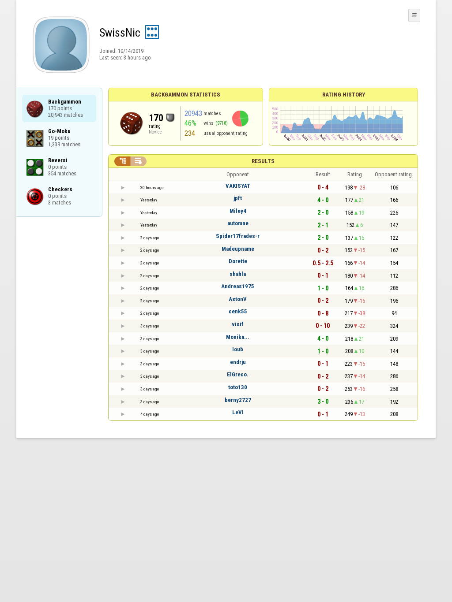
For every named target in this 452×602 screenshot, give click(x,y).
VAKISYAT (238, 185)
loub (237, 349)
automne (238, 223)
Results (263, 161)
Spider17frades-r (238, 236)
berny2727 (238, 400)
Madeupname (238, 248)
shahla (238, 274)
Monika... (237, 337)
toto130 (237, 387)
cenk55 (238, 311)
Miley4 (238, 211)
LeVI (238, 412)
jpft (238, 198)
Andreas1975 (237, 286)
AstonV (238, 299)
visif (238, 324)
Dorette (238, 261)
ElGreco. (238, 374)
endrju (238, 362)
